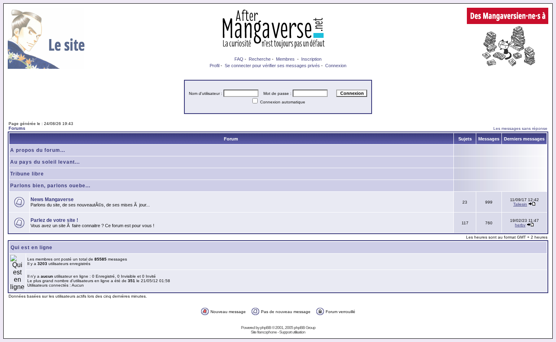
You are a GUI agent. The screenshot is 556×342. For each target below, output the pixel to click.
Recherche (260, 59)
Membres (285, 59)
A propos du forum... (37, 150)
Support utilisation (292, 332)
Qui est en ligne (32, 247)
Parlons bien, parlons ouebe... (50, 186)
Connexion (335, 65)
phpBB (265, 327)
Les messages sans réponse (520, 128)
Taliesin (520, 204)
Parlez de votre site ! (54, 220)
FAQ (238, 59)
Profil (214, 65)
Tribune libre (27, 174)
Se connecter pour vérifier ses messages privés (272, 65)
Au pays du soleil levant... (45, 162)
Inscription (311, 59)
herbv (520, 225)
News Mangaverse (52, 199)
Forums (17, 128)
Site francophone (264, 332)
